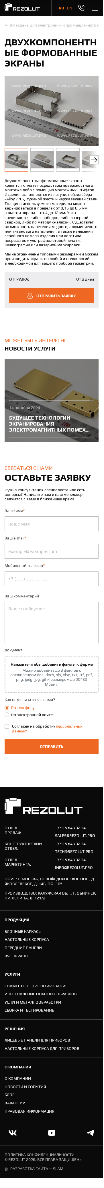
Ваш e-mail (15, 538)
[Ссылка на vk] (13, 1133)
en (69, 8)
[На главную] (22, 8)
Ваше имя (15, 510)
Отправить (51, 746)
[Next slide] (94, 159)
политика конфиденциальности (39, 1154)
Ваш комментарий (22, 596)
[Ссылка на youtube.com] (52, 1133)
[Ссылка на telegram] (91, 1133)
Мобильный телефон (25, 565)
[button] (16, 160)
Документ (13, 650)
